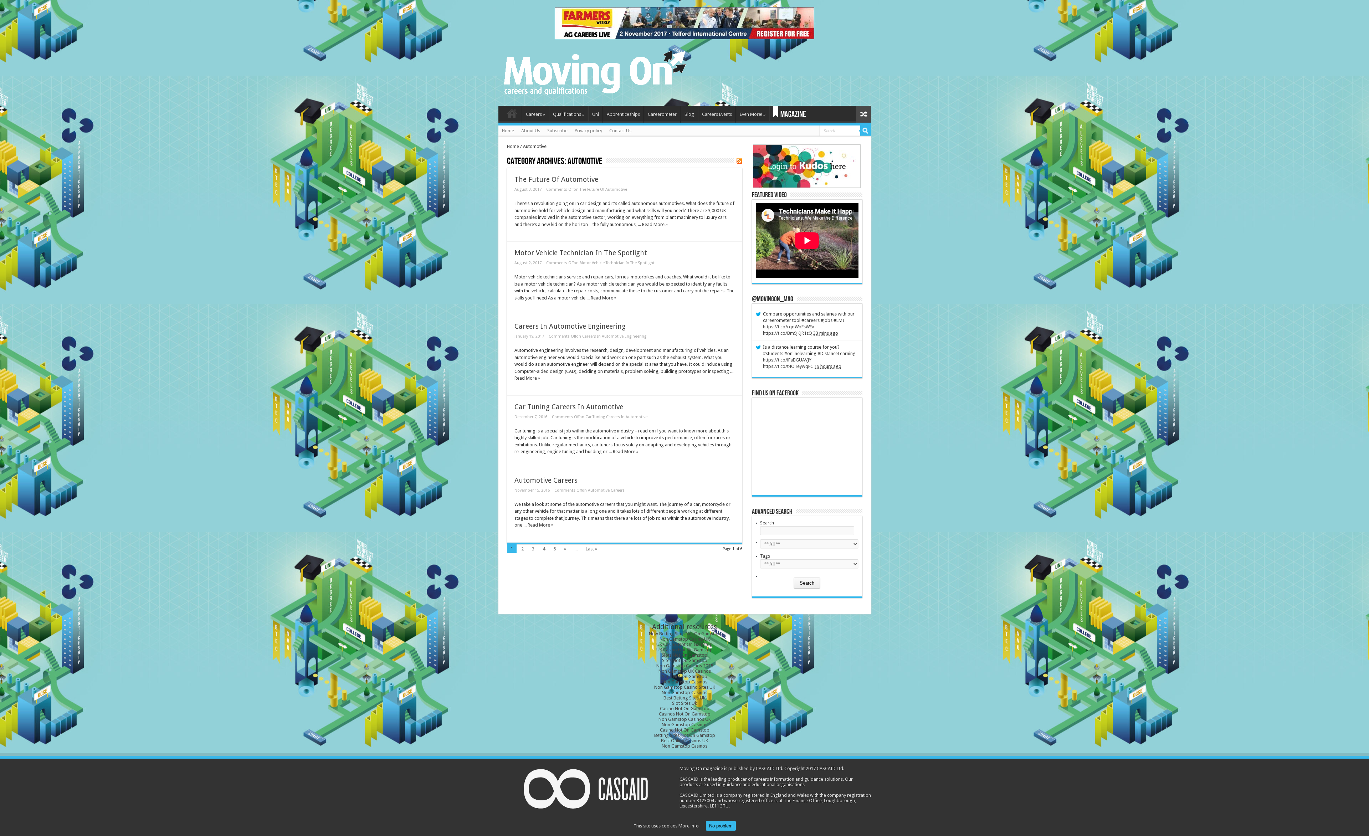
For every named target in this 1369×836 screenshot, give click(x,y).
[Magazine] (789, 114)
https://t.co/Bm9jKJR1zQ (787, 333)
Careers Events (717, 114)
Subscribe (557, 130)
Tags (765, 556)
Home (512, 115)
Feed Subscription (739, 161)
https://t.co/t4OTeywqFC (788, 366)
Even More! (752, 114)
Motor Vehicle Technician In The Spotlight (580, 253)
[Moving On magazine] (595, 92)
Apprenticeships (623, 114)
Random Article (863, 114)
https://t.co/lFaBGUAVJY (787, 360)
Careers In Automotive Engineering (570, 326)
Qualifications (568, 114)
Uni (595, 114)
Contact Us (620, 130)
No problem (721, 826)
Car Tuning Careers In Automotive (568, 407)
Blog (689, 114)
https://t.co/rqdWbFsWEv (788, 326)
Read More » (655, 224)
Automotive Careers (546, 480)
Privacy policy (588, 130)
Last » (591, 549)
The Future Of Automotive (556, 179)
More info (688, 826)
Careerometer (662, 114)
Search (767, 522)
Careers (535, 114)
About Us (530, 130)
